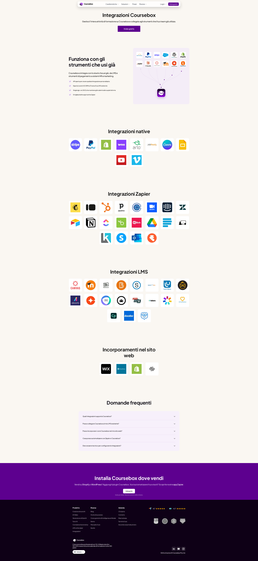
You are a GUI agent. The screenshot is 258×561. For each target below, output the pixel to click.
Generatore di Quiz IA (80, 518)
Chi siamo (121, 511)
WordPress (96, 484)
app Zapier (178, 484)
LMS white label (78, 528)
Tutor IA (75, 521)
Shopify (85, 484)
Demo (93, 521)
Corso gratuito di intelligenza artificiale (103, 518)
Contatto (121, 515)
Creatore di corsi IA (79, 511)
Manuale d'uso (95, 525)
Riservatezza (122, 518)
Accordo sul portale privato (127, 525)
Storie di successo (97, 515)
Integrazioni (76, 531)
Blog (92, 511)
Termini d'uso (122, 521)
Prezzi (134, 4)
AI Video (75, 515)
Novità (93, 528)
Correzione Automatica (80, 525)
